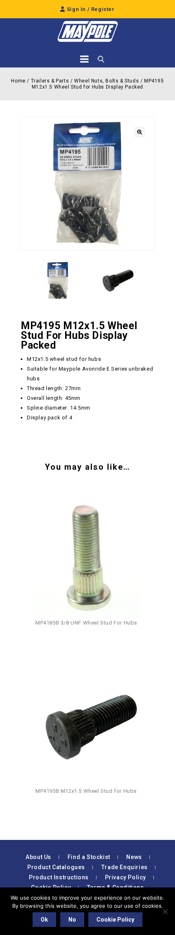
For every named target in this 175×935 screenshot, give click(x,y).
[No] (165, 911)
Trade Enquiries (124, 867)
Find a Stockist (89, 857)
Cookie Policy (115, 919)
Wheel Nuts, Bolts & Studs (106, 81)
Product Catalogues (56, 867)
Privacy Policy (125, 877)
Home (18, 81)
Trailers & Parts (50, 81)
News (134, 857)
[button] (139, 132)
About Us (38, 857)
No (72, 919)
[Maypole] (87, 31)
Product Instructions (59, 877)
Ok (44, 919)
